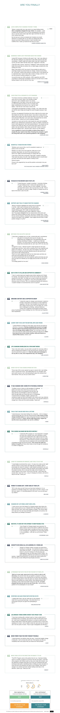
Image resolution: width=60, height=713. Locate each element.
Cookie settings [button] (46, 711)
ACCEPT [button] (51, 711)
